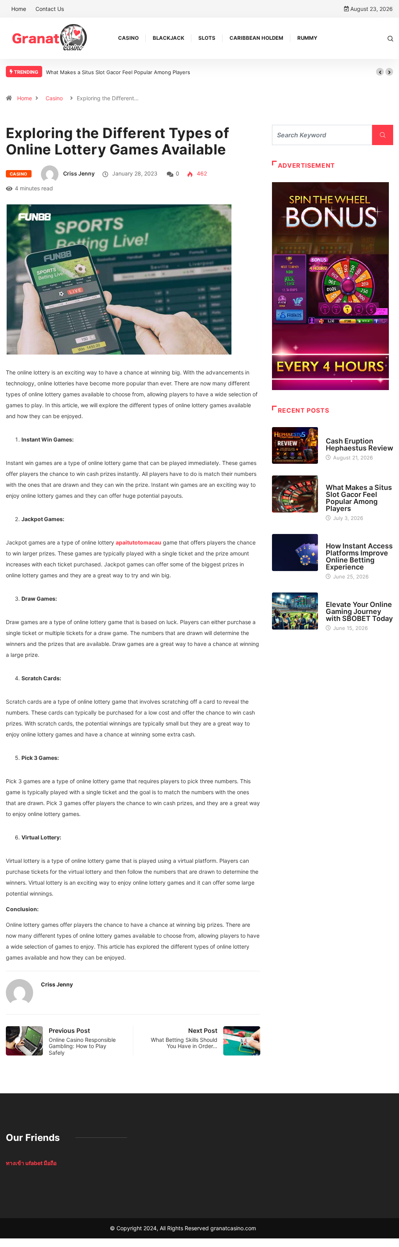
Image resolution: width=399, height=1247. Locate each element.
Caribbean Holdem (256, 38)
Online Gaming (344, 597)
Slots (206, 38)
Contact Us (49, 8)
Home (18, 8)
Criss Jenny (79, 173)
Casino (128, 38)
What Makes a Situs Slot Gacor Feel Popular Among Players (118, 72)
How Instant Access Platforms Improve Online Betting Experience (359, 556)
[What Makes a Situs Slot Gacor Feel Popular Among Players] (295, 494)
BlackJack (168, 38)
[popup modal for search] (390, 38)
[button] (380, 72)
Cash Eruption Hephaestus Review (359, 444)
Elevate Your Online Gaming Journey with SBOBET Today (359, 611)
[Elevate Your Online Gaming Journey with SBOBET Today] (295, 611)
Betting (335, 538)
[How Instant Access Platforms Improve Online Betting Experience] (295, 552)
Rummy (307, 38)
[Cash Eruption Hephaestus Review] (295, 445)
